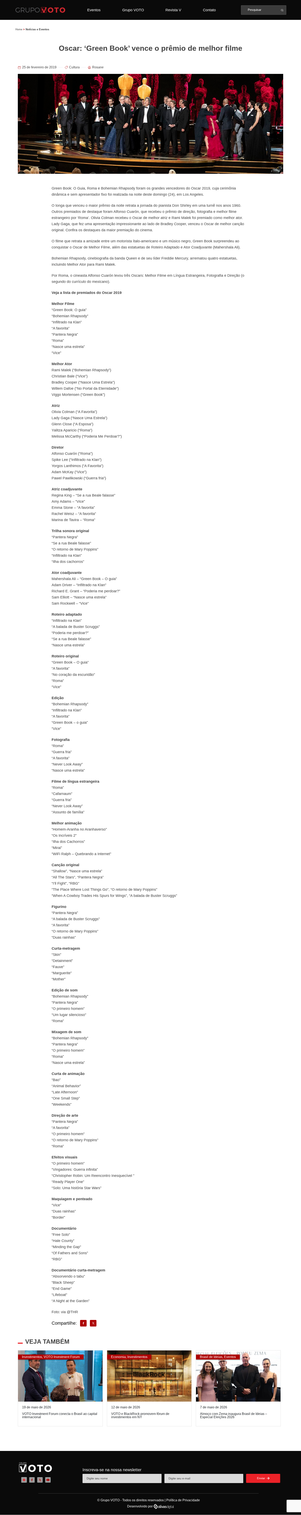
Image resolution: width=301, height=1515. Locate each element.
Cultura (74, 67)
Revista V (173, 10)
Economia (118, 1357)
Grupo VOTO (133, 10)
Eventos (94, 10)
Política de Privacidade (183, 1500)
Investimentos (32, 1357)
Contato (209, 10)
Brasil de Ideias (211, 1357)
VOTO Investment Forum (62, 1357)
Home (18, 29)
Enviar (261, 1478)
